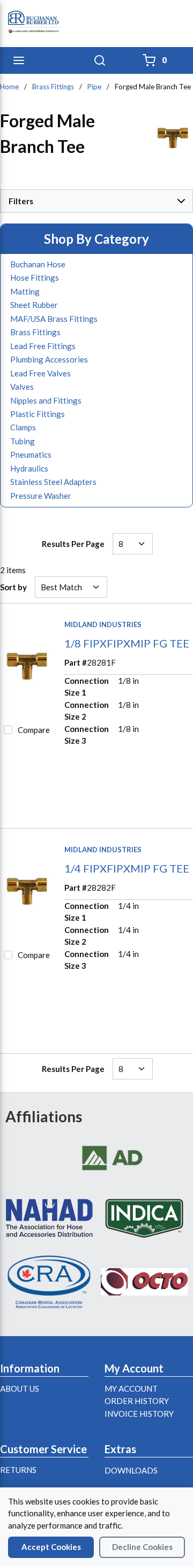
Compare (34, 730)
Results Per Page (73, 544)
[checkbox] (8, 730)
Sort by (13, 587)
